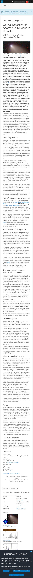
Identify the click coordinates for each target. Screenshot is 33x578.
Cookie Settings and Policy (16, 575)
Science (16, 1)
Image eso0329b (6, 540)
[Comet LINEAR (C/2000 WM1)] (16, 47)
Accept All (6, 571)
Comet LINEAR (19, 500)
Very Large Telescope (21, 505)
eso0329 (5, 222)
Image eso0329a (6, 525)
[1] (20, 56)
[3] (27, 126)
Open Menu (6, 5)
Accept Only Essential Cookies (21, 571)
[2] (8, 82)
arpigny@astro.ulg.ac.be (13, 462)
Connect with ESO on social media (11, 473)
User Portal (21, 1)
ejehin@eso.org (10, 471)
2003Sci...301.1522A (21, 508)
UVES (17, 507)
